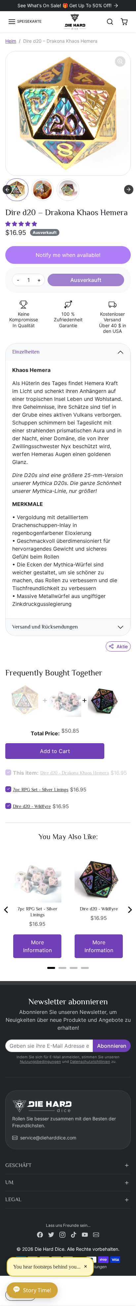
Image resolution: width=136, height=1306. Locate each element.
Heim (10, 41)
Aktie (122, 646)
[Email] (96, 1234)
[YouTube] (84, 1234)
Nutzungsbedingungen (40, 1061)
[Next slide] (128, 189)
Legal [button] (13, 1200)
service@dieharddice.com (48, 1137)
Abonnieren (111, 1046)
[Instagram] (62, 1234)
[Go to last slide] (7, 189)
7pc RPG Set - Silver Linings (40, 789)
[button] (25, 21)
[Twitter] (51, 1234)
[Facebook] (40, 1234)
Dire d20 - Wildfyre (32, 806)
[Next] (129, 909)
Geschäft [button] (18, 1165)
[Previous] (6, 909)
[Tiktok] (73, 1234)
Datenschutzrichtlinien (90, 1061)
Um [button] (9, 1182)
